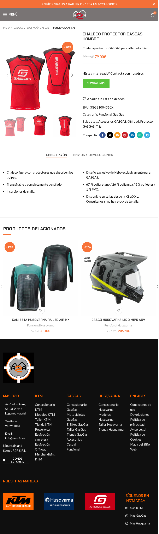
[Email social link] (117, 135)
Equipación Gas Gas (38, 28)
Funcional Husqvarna (40, 325)
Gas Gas (18, 28)
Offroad (133, 121)
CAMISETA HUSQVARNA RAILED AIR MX (41, 320)
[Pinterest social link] (125, 135)
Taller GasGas (76, 429)
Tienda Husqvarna (111, 429)
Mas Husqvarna (140, 523)
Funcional (73, 449)
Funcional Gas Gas (64, 28)
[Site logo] (79, 14)
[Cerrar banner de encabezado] (154, 4)
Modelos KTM (45, 414)
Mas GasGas (138, 515)
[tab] (56, 154)
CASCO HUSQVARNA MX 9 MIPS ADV (118, 320)
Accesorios (74, 439)
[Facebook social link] (102, 135)
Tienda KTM (43, 424)
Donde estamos (17, 460)
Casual (71, 444)
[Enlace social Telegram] (147, 135)
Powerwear (43, 429)
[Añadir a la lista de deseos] (41, 310)
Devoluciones (139, 414)
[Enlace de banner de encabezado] (79, 4)
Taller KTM (43, 419)
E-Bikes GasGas (78, 424)
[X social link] (110, 135)
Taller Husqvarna (110, 424)
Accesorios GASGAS (112, 121)
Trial (99, 126)
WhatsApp (97, 83)
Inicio (6, 28)
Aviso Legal (138, 429)
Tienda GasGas (77, 434)
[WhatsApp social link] (140, 135)
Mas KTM (136, 508)
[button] (7, 75)
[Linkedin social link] (132, 135)
